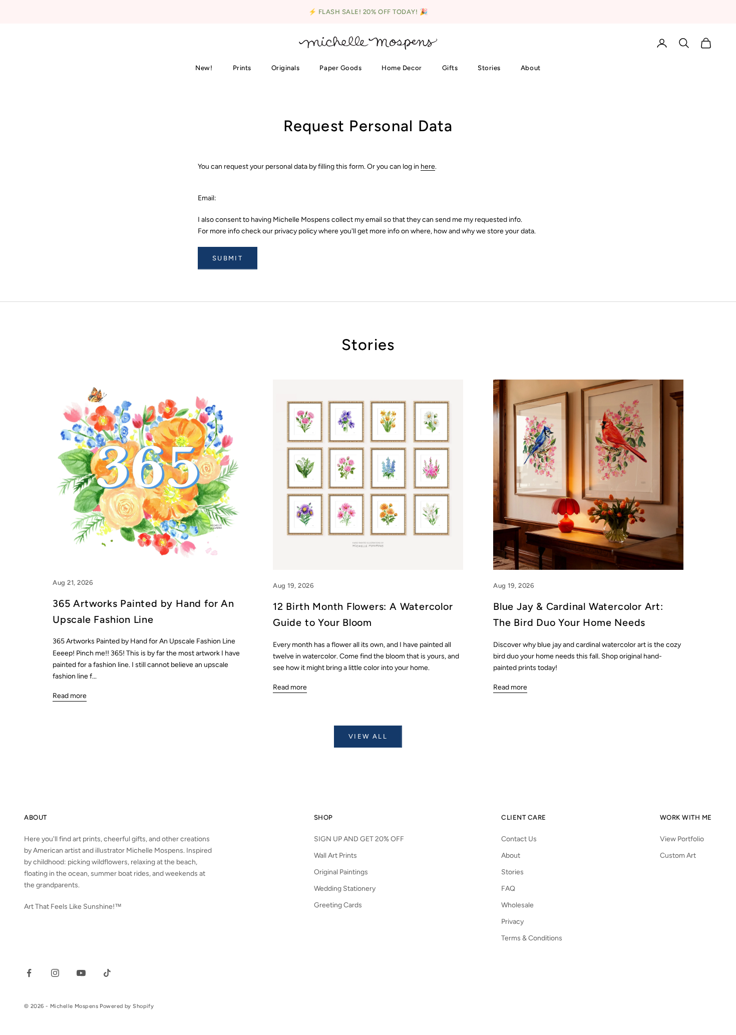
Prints (242, 68)
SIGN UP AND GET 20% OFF (359, 839)
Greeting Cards (338, 905)
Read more (70, 696)
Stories (489, 68)
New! (203, 68)
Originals (285, 68)
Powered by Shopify (127, 1006)
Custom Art (678, 855)
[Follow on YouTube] (81, 973)
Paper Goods (340, 68)
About (531, 68)
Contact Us (519, 839)
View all (368, 736)
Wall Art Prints (335, 855)
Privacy (512, 921)
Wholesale (517, 905)
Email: (207, 198)
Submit (227, 258)
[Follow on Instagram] (55, 973)
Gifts (450, 68)
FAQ (508, 888)
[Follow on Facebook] (29, 973)
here (428, 166)
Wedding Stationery (345, 888)
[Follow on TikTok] (107, 973)
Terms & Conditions (531, 938)
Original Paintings (341, 872)
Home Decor (402, 68)
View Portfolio (682, 839)
